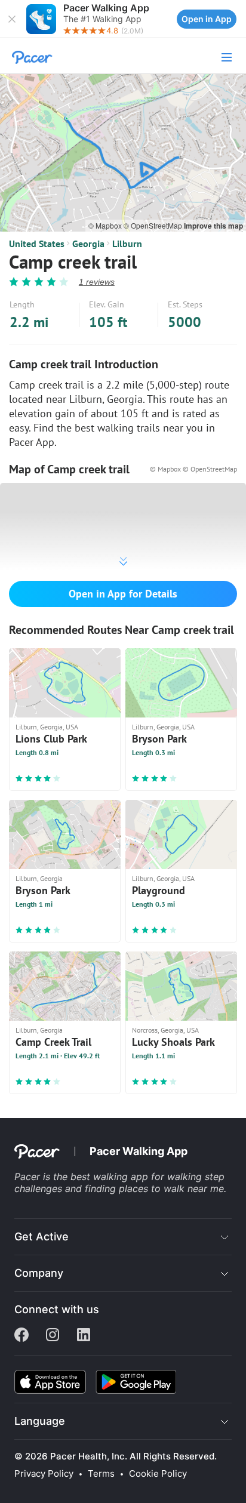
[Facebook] (21, 1336)
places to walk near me (171, 1188)
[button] (12, 19)
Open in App (207, 19)
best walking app (110, 1176)
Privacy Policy (43, 1473)
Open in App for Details (123, 593)
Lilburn (127, 244)
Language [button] (39, 1421)
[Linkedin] (83, 1336)
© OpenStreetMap (154, 225)
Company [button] (38, 1273)
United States (36, 244)
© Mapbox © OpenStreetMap (193, 468)
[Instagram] (52, 1336)
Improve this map (213, 225)
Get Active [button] (41, 1236)
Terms (101, 1473)
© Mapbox (106, 225)
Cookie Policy (158, 1473)
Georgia (88, 244)
